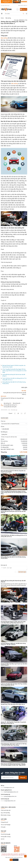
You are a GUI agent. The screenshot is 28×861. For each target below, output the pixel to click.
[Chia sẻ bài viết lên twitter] (18, 413)
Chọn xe (3, 421)
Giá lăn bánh (4, 418)
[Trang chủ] (6, 9)
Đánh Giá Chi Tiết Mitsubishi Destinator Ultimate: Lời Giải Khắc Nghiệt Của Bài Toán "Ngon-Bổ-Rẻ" (13, 764)
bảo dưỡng (14, 83)
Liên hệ (2, 839)
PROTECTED (15, 859)
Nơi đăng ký (4, 432)
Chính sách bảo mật (5, 810)
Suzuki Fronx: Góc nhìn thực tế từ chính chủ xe (13, 704)
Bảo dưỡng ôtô (16, 403)
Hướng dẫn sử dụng (5, 836)
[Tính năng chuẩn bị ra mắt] (14, 1)
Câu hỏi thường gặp (5, 834)
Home (2, 18)
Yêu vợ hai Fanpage (5, 824)
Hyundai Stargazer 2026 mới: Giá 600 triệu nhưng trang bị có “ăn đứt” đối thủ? (13, 644)
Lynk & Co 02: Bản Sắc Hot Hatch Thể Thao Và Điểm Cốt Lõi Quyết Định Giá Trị (14, 684)
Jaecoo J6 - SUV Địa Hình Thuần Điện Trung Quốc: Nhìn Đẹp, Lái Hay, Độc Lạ (13, 722)
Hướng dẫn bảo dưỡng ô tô (10, 405)
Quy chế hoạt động (5, 812)
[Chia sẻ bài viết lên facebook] (15, 413)
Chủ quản (3, 827)
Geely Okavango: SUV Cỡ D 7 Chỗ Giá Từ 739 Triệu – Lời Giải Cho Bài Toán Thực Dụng (14, 744)
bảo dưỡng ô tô (7, 403)
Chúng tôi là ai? (4, 822)
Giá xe (2, 426)
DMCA (11, 859)
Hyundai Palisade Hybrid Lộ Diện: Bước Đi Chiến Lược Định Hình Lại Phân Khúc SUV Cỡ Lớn (13, 622)
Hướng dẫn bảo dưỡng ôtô (10, 406)
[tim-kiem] (24, 13)
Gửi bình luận (22, 572)
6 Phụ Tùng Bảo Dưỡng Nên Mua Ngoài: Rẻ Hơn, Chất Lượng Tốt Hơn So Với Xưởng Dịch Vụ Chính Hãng (14, 371)
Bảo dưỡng (8, 18)
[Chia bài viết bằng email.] (21, 413)
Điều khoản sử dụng (5, 815)
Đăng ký (22, 777)
